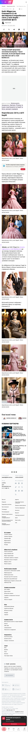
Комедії (6, 612)
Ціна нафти (7, 589)
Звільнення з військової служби (12, 570)
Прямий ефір (7, 538)
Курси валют (7, 591)
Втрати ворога (7, 563)
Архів (16, 517)
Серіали (6, 614)
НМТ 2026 (6, 625)
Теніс (5, 651)
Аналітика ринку (8, 636)
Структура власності (19, 515)
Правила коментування (20, 505)
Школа (6, 623)
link (15, 483)
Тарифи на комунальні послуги (12, 595)
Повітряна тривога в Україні (11, 557)
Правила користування (7, 514)
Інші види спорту (8, 655)
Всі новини (7, 532)
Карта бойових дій (8, 553)
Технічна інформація (20, 507)
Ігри (16, 522)
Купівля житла (7, 638)
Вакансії (17, 512)
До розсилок (9, 675)
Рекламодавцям (5, 511)
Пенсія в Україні (8, 599)
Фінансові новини (8, 593)
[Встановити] (14, 721)
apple (16, 685)
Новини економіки (9, 587)
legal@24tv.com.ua (19, 711)
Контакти (17, 510)
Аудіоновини (7, 542)
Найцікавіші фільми (9, 606)
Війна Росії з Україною (10, 549)
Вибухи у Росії (7, 561)
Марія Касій (8, 22)
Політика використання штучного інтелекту (7, 521)
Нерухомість (8, 634)
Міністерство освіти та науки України (13, 621)
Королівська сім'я (11, 6)
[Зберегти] (24, 29)
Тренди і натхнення (9, 640)
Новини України (8, 536)
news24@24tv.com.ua (7, 477)
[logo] (9, 2)
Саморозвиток (7, 627)
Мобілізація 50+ (8, 572)
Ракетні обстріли (8, 551)
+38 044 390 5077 (19, 477)
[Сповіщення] (26, 2)
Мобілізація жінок (8, 574)
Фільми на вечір (8, 610)
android (6, 685)
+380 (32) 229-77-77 (10, 710)
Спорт (6, 645)
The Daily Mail (11, 25)
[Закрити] (25, 718)
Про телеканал (5, 506)
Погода (6, 544)
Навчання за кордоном (10, 629)
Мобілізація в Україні (10, 568)
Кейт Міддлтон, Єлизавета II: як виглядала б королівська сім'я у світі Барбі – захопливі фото (21, 6)
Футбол (6, 649)
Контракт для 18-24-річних (10, 576)
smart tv (6, 689)
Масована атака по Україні (10, 559)
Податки (6, 597)
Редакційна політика (6, 504)
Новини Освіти (8, 619)
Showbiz (4, 6)
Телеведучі (4, 509)
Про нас (4, 499)
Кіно (5, 604)
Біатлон (6, 653)
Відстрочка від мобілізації (10, 578)
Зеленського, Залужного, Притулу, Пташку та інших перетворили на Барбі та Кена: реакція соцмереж (12, 106)
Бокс (5, 647)
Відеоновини (7, 540)
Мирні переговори (8, 555)
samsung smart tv (16, 689)
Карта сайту (18, 520)
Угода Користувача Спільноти (19, 503)
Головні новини (8, 534)
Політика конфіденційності (6, 517)
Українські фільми (8, 608)
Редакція (4, 502)
